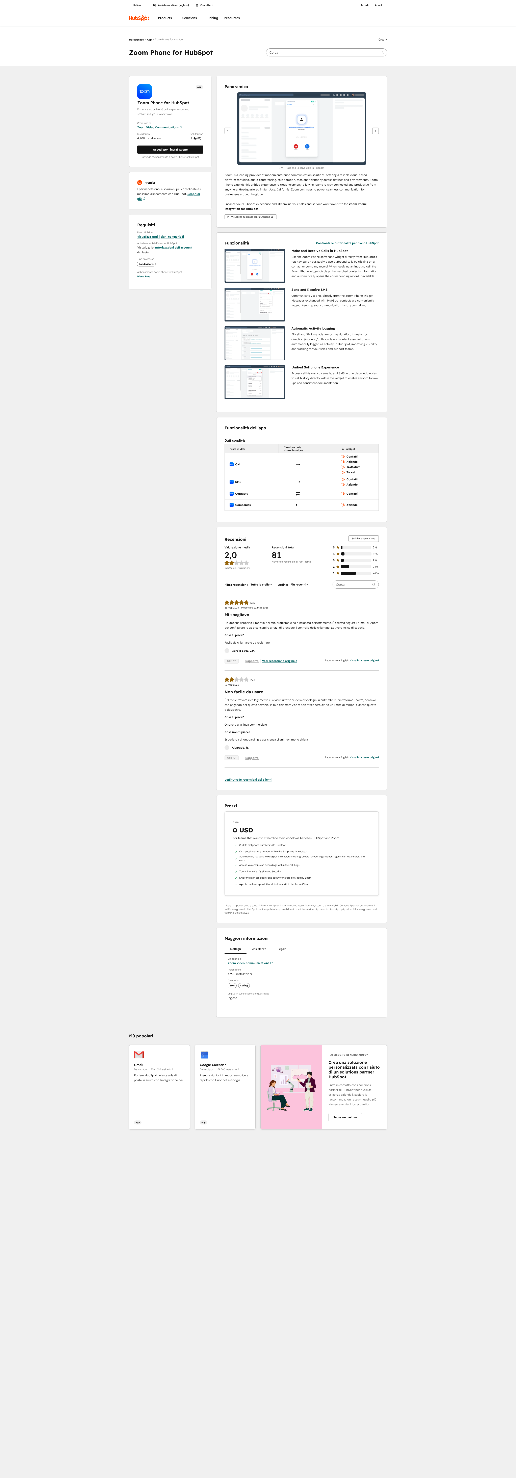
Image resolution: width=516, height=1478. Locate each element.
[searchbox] (326, 52)
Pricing (212, 18)
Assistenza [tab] (259, 949)
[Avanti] (375, 131)
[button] (383, 39)
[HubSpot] (139, 18)
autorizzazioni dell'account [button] (173, 247)
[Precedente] (228, 131)
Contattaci (206, 5)
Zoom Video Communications (158, 127)
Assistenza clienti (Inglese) (173, 5)
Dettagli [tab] (235, 949)
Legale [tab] (282, 949)
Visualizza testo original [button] (364, 660)
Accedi (364, 5)
